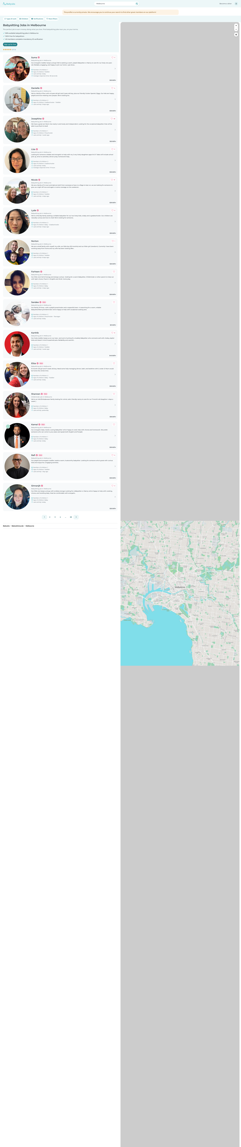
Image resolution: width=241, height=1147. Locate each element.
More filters (52, 19)
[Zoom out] (236, 29)
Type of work (11, 19)
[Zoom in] (236, 25)
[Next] (76, 517)
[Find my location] (236, 34)
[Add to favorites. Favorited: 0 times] (114, 271)
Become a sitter (226, 4)
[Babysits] (9, 4)
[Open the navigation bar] (236, 3)
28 (71, 517)
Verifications (38, 19)
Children (24, 19)
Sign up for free (10, 44)
